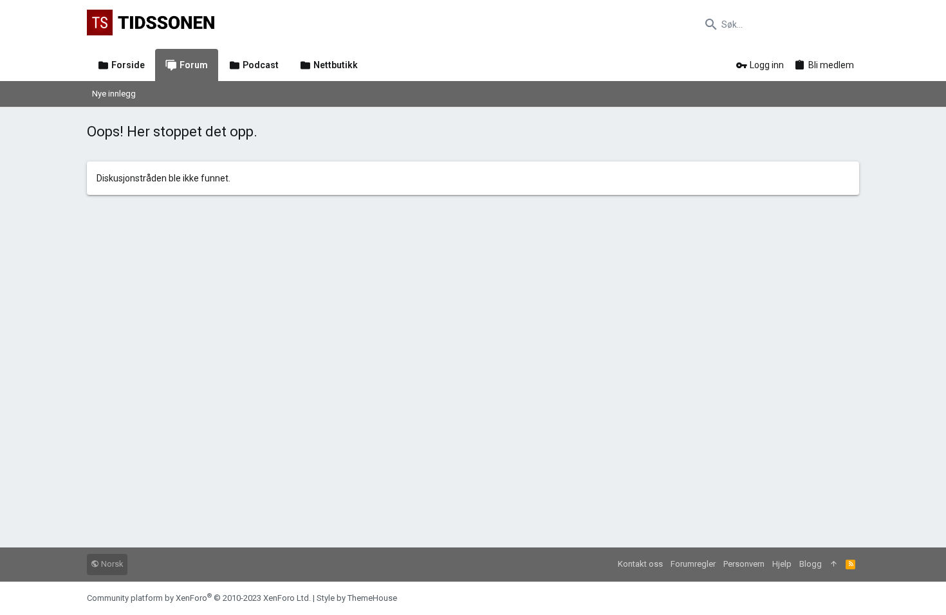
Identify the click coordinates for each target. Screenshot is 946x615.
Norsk (111, 564)
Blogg (810, 564)
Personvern (744, 564)
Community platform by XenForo (199, 598)
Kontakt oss (640, 564)
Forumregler (693, 564)
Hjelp (782, 564)
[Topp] (834, 564)
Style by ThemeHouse (357, 598)
